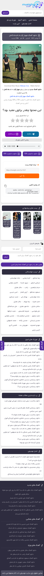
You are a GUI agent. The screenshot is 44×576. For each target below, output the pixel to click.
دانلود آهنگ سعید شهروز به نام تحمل (22, 562)
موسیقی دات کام (20, 573)
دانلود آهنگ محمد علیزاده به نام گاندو (22, 536)
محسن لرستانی (35, 321)
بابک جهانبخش (15, 278)
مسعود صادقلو (35, 292)
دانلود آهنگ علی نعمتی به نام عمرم (28, 352)
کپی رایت (16, 24)
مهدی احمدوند (35, 325)
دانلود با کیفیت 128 (30, 154)
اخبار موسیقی (26, 24)
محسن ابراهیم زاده (23, 316)
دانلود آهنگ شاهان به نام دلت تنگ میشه (26, 429)
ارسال (6, 257)
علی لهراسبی (36, 311)
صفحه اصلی (33, 20)
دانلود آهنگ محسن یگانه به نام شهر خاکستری (22, 540)
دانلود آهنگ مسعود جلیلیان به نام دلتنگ (22, 528)
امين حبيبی (13, 292)
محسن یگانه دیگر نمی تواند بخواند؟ (28, 464)
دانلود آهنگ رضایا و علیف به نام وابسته (26, 362)
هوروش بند (24, 325)
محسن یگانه (23, 321)
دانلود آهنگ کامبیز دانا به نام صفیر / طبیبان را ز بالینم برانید (22, 502)
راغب (26, 287)
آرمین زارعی (36, 330)
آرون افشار (23, 292)
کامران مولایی (13, 283)
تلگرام (29, 134)
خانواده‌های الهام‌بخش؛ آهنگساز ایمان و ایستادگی (24, 474)
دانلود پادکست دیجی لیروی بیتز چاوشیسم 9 (25, 376)
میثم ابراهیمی (35, 287)
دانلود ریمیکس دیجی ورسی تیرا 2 (29, 387)
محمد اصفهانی (11, 321)
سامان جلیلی (35, 306)
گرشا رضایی (26, 278)
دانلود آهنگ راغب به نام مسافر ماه (22, 554)
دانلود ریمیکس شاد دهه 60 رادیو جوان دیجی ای (24, 425)
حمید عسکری (13, 297)
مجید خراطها (12, 311)
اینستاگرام (11, 134)
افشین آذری (13, 325)
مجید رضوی (36, 316)
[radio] (31, 121)
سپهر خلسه (24, 283)
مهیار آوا (23, 96)
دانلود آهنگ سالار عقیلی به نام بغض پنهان (22, 550)
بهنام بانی (24, 297)
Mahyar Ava (24, 86)
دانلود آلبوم (22, 20)
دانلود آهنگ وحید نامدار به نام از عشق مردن (25, 373)
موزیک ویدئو (11, 20)
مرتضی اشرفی (35, 283)
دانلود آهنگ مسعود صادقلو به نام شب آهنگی (22, 558)
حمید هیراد (36, 302)
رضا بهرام (27, 302)
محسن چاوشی (9, 316)
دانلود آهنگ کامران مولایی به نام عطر (22, 566)
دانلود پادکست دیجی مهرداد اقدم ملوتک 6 (26, 383)
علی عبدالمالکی (12, 306)
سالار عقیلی (18, 287)
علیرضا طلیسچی (23, 311)
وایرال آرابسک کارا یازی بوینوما (30, 443)
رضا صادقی (36, 278)
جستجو (5, 13)
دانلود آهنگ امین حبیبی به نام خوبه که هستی (22, 524)
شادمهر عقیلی (24, 306)
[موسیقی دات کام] (35, 5)
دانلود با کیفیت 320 (10, 154)
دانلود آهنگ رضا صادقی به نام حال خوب (22, 532)
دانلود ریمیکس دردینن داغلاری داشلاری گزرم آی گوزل (22, 380)
